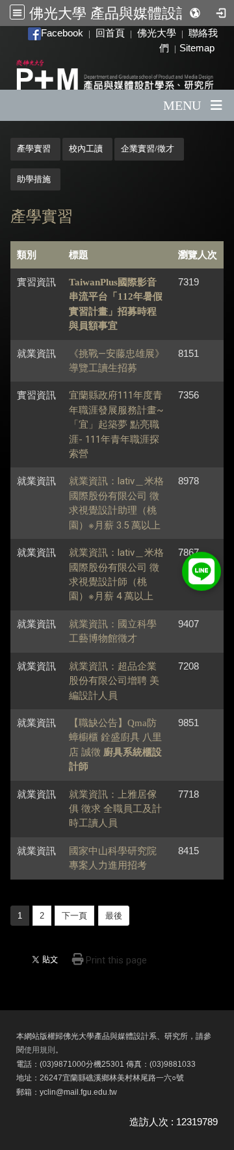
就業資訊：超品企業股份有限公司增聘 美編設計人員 (114, 680)
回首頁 (110, 32)
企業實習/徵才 (147, 148)
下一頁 (74, 916)
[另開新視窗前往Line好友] (201, 570)
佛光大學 (156, 32)
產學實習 (34, 148)
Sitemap (196, 47)
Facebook (62, 32)
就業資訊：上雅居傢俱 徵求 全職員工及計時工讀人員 (115, 809)
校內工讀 (86, 148)
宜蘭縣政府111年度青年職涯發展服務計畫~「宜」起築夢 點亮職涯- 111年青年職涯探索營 (116, 424)
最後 (113, 916)
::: (22, 32)
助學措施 (34, 179)
